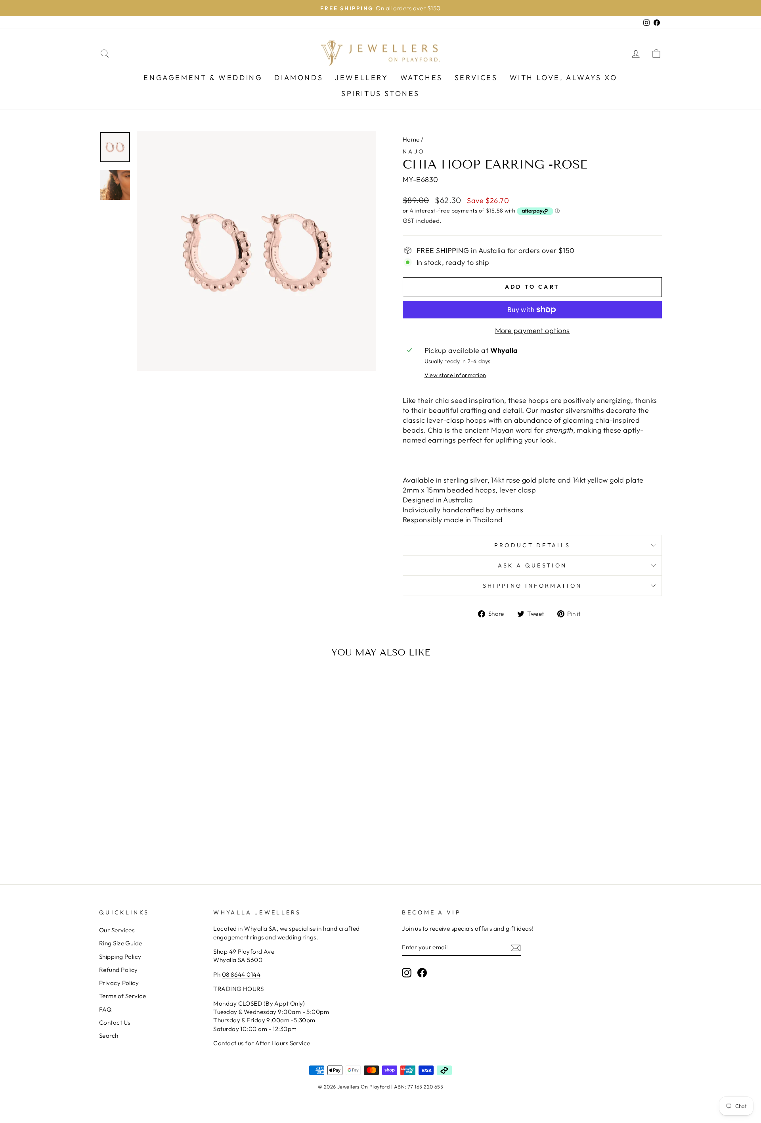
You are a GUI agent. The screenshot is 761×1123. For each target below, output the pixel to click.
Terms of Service (122, 996)
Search (109, 1035)
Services (476, 77)
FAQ (105, 1009)
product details (532, 545)
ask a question (532, 565)
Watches (421, 77)
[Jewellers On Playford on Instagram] (406, 972)
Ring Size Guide (120, 943)
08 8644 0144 (241, 974)
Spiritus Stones (380, 93)
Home (411, 139)
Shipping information (532, 585)
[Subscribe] (516, 947)
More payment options (532, 330)
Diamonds (298, 77)
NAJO (413, 151)
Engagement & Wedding (202, 77)
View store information (455, 375)
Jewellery (361, 77)
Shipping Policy (120, 956)
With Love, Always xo (564, 77)
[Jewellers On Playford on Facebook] (422, 972)
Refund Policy (118, 970)
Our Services (116, 930)
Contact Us (114, 1022)
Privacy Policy (119, 983)
